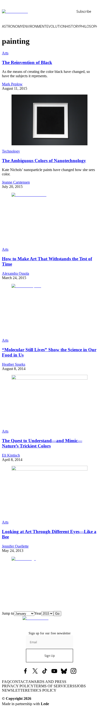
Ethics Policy (42, 690)
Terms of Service (52, 686)
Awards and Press (47, 682)
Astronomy (12, 26)
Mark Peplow (12, 84)
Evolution (56, 26)
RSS (73, 686)
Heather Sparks (13, 364)
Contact (19, 682)
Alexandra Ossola (15, 273)
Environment (34, 26)
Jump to (8, 613)
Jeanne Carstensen (16, 182)
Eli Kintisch (11, 455)
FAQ (6, 682)
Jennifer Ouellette (15, 546)
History (73, 26)
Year (37, 613)
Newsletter (15, 690)
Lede (45, 704)
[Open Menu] (94, 11)
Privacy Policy (18, 686)
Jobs (81, 686)
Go (57, 613)
